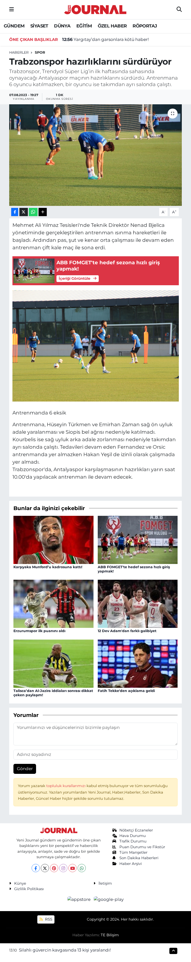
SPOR (40, 52)
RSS (48, 919)
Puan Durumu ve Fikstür (142, 847)
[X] (45, 868)
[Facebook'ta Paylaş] (14, 212)
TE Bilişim (110, 935)
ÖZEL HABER (112, 26)
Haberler (19, 52)
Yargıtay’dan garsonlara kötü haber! (105, 39)
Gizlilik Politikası (29, 889)
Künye (20, 883)
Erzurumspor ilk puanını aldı (39, 631)
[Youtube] (72, 868)
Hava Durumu (132, 835)
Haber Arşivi (130, 863)
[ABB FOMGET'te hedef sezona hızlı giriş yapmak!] (138, 539)
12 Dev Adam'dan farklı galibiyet (127, 631)
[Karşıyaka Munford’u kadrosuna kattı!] (53, 539)
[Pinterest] (54, 868)
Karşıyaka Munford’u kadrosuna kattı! (47, 567)
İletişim (105, 883)
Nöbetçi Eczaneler (136, 830)
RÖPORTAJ (145, 26)
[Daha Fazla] (43, 212)
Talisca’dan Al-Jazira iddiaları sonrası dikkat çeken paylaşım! (53, 692)
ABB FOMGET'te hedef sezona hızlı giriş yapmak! (134, 569)
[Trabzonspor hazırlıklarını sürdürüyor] (95, 155)
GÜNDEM (14, 26)
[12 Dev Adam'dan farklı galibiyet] (138, 603)
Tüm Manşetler (133, 852)
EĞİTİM (84, 26)
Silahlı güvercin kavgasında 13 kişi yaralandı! (65, 950)
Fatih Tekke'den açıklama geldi (126, 690)
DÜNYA (62, 26)
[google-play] (109, 899)
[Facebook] (36, 868)
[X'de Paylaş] (23, 212)
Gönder (25, 768)
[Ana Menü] (11, 9)
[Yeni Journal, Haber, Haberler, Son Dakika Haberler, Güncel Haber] (95, 8)
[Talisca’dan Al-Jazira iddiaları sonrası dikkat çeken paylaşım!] (53, 663)
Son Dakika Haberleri (138, 858)
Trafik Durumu (132, 841)
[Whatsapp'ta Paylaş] (33, 212)
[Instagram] (63, 868)
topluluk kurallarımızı (66, 786)
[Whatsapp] (82, 868)
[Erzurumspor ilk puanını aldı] (53, 603)
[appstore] (79, 899)
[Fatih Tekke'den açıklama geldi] (138, 663)
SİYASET (39, 26)
